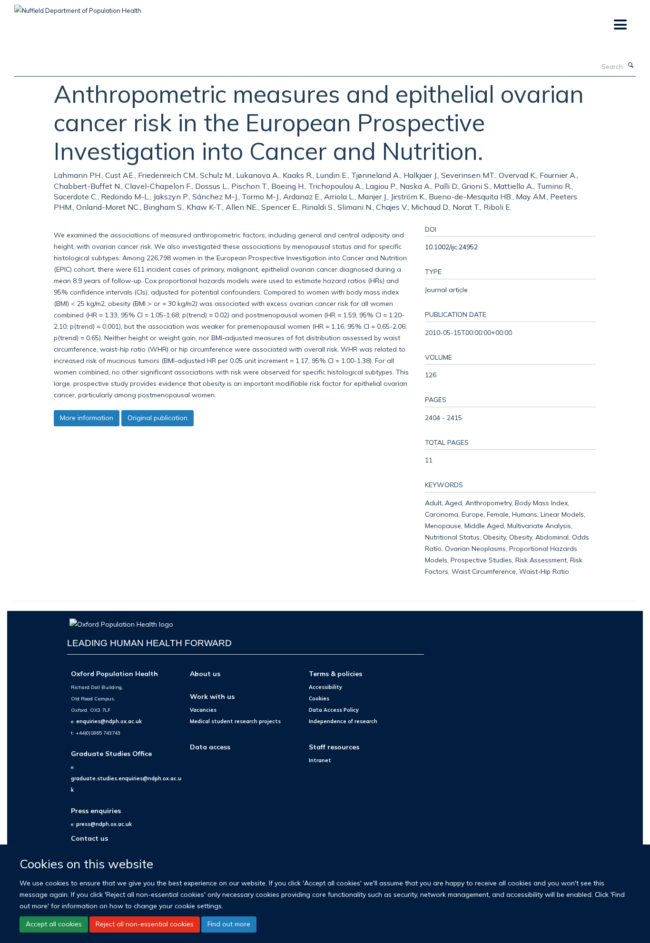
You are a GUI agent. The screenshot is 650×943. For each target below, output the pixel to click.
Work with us (212, 696)
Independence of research (343, 721)
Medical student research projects (235, 721)
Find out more (228, 924)
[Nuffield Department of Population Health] (77, 7)
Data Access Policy (334, 710)
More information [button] (86, 417)
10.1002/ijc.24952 (451, 247)
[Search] (630, 65)
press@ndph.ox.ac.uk (104, 824)
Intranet (320, 760)
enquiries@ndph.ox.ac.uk (109, 721)
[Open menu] (620, 25)
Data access (210, 747)
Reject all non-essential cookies (145, 924)
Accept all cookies (54, 924)
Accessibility (325, 687)
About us (205, 673)
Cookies (319, 698)
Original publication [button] (157, 417)
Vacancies (203, 710)
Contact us (89, 838)
